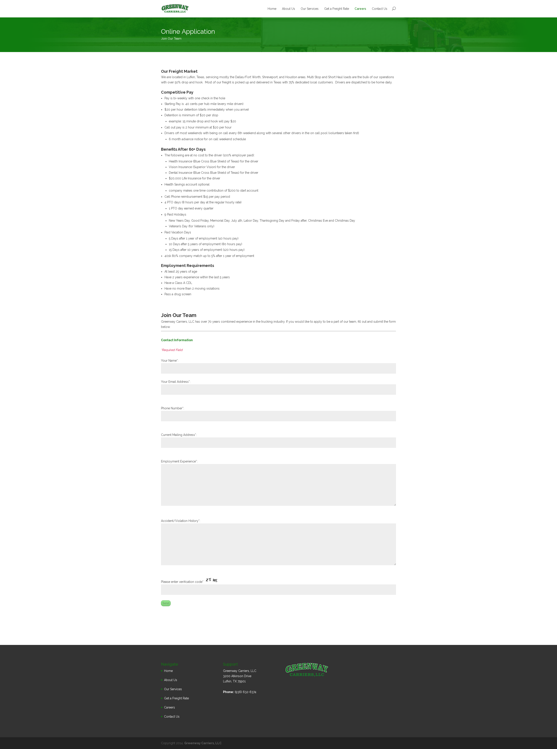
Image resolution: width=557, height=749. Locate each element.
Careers (360, 8)
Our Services (310, 8)
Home (272, 8)
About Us (288, 8)
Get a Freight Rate (336, 8)
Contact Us (379, 8)
